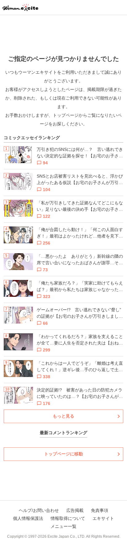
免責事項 (99, 510)
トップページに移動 (63, 453)
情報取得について (68, 518)
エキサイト (103, 518)
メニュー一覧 (63, 526)
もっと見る (63, 416)
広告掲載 (75, 510)
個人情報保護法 (28, 518)
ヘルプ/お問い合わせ (39, 510)
